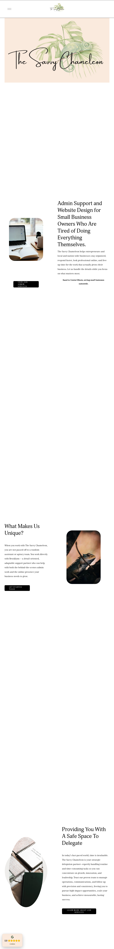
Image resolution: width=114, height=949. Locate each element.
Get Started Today (15, 588)
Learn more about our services (79, 911)
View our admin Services (23, 284)
